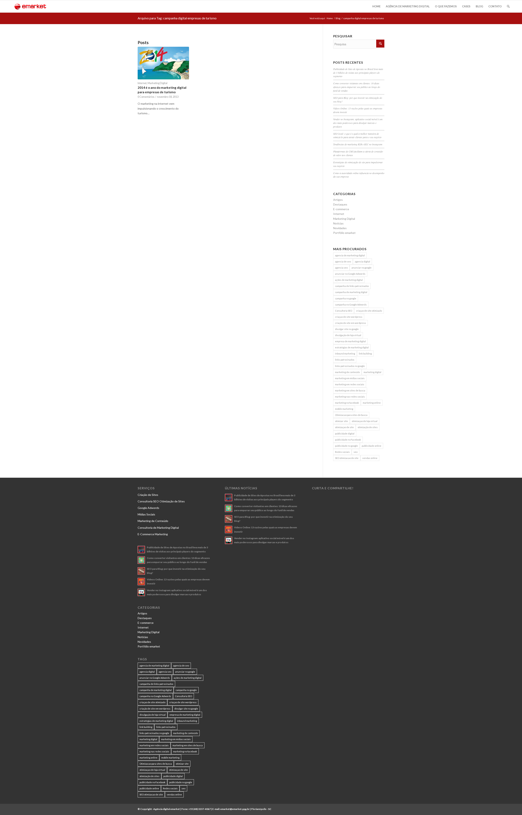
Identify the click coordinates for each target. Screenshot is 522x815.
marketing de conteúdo (347, 372)
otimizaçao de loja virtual (364, 421)
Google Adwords (148, 508)
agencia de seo (343, 261)
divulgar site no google (347, 329)
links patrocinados (344, 359)
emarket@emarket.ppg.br (235, 809)
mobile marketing (344, 409)
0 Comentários (146, 96)
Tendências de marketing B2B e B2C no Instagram (357, 144)
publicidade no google (346, 445)
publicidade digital (344, 433)
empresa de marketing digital (350, 341)
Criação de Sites (148, 494)
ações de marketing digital (349, 280)
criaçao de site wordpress (348, 316)
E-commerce (341, 209)
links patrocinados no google (350, 366)
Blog (338, 18)
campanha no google (345, 298)
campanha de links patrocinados (352, 286)
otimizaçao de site (344, 427)
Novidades (340, 228)
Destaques (340, 204)
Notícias (338, 223)
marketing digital (372, 372)
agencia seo (341, 267)
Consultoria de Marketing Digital (158, 527)
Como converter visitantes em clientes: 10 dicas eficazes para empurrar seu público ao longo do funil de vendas (356, 87)
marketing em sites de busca (350, 390)
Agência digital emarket (166, 809)
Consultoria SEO (343, 310)
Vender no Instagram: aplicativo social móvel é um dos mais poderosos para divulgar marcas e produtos (358, 123)
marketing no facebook (347, 402)
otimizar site (341, 421)
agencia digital (362, 261)
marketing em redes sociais (349, 384)
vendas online (369, 458)
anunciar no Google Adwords (350, 273)
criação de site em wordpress (350, 323)
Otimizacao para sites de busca (351, 415)
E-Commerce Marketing (153, 534)
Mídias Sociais (146, 514)
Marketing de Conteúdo (153, 521)
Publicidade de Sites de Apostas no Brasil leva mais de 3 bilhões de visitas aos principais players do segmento (358, 72)
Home (330, 18)
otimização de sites (368, 427)
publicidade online (371, 445)
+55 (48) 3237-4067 (199, 809)
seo (355, 452)
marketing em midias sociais (350, 378)
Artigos (338, 199)
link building (365, 353)
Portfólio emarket (344, 232)
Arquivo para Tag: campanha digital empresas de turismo (177, 18)
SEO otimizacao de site (346, 458)
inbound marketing (345, 353)
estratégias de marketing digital (352, 347)
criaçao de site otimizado (369, 310)
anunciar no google (362, 267)
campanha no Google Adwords (351, 304)
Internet (142, 83)
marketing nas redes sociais (350, 396)
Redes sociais (342, 452)
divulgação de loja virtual (348, 335)
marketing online (372, 402)
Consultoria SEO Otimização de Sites (161, 501)
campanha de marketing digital (351, 292)
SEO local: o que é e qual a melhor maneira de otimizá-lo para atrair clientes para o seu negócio (357, 135)
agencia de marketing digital (350, 255)
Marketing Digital (157, 83)
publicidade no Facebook (348, 439)
